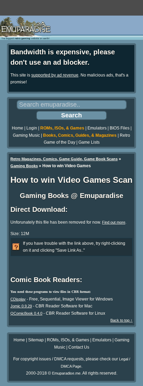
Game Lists (89, 142)
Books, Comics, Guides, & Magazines (80, 135)
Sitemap (36, 340)
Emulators (97, 128)
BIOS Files (119, 128)
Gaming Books (24, 166)
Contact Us (78, 347)
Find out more (113, 222)
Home (17, 128)
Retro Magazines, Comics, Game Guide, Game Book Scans (64, 159)
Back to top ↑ (121, 320)
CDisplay (18, 299)
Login (31, 128)
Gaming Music (26, 135)
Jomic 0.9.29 (21, 306)
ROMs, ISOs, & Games (62, 128)
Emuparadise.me (66, 373)
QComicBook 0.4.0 (26, 313)
